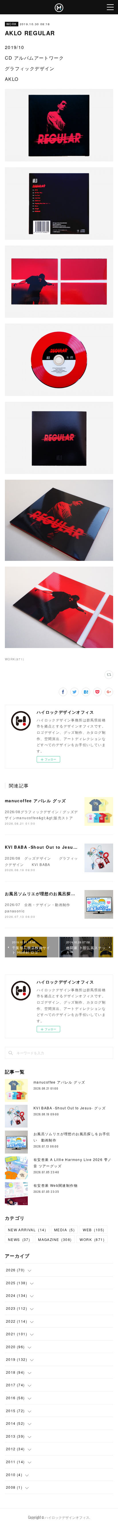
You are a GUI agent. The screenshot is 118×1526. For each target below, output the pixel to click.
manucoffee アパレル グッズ (35, 800)
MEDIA (64, 1229)
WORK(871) (14, 659)
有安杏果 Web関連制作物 (56, 1185)
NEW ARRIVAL (27, 1229)
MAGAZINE (55, 1239)
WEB (93, 1229)
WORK (11, 24)
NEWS (19, 1239)
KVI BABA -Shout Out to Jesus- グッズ (49, 847)
